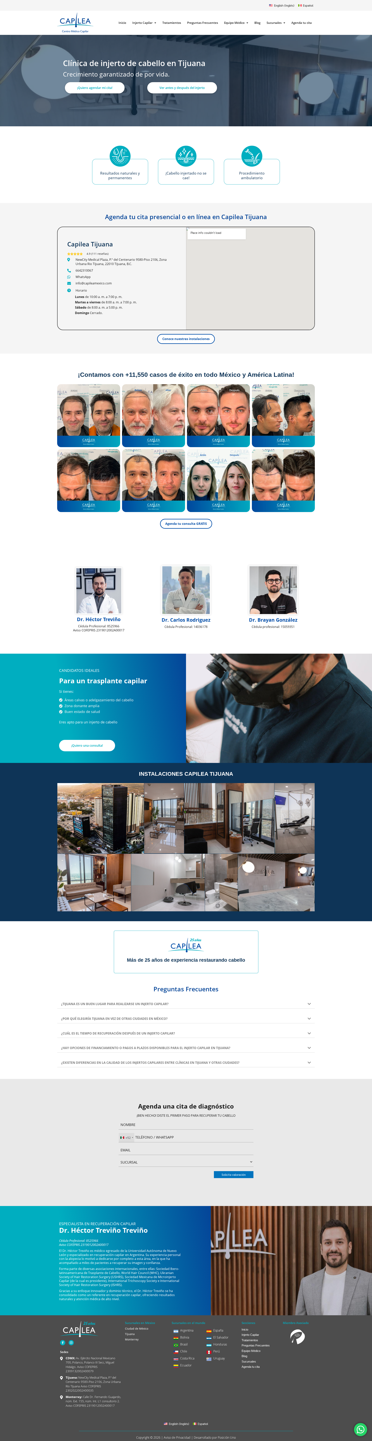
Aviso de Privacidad (177, 1437)
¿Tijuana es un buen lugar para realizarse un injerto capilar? (115, 1004)
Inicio (122, 23)
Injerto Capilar (142, 23)
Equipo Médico (234, 23)
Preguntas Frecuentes (202, 23)
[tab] (186, 1002)
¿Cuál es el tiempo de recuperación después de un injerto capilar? (118, 1033)
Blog (257, 23)
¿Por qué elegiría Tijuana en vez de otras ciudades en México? (114, 1019)
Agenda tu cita (301, 23)
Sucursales (274, 23)
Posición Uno (227, 1437)
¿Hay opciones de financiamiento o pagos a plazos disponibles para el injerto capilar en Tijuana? (145, 1048)
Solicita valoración (234, 1174)
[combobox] (126, 1137)
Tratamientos (171, 23)
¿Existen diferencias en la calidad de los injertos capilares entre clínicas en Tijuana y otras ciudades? (150, 1063)
